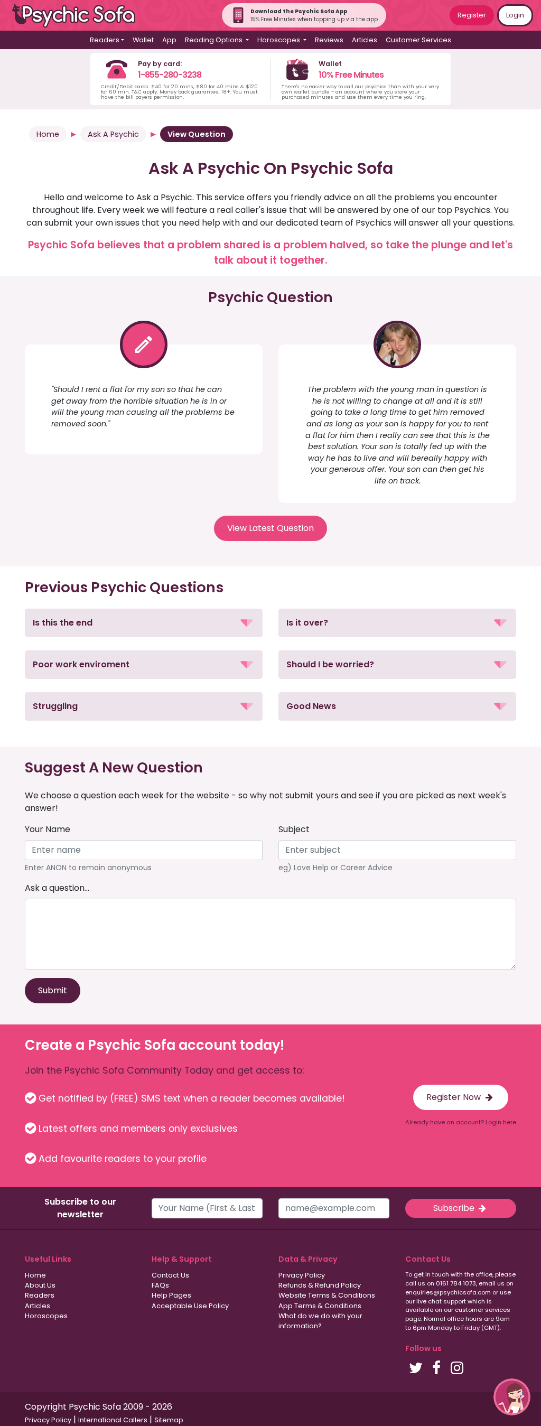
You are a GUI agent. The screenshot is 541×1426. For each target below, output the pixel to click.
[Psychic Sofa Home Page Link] (79, 16)
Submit (52, 990)
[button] (143, 623)
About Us (40, 1285)
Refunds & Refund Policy (319, 1285)
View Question (196, 134)
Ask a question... (57, 888)
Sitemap (168, 1419)
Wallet (143, 39)
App (169, 39)
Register (472, 15)
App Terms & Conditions (319, 1305)
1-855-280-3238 (169, 75)
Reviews (329, 39)
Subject (294, 829)
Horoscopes (46, 1315)
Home (47, 134)
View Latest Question (270, 528)
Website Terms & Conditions (326, 1295)
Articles (364, 39)
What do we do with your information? (320, 1320)
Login (515, 15)
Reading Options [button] (214, 39)
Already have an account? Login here (460, 1122)
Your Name (47, 829)
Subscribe (455, 1208)
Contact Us (170, 1275)
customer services (482, 1310)
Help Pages (171, 1295)
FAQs (160, 1285)
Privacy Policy (301, 1275)
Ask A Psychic (113, 134)
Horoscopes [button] (279, 39)
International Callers (112, 1419)
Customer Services (418, 39)
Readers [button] (104, 39)
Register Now (454, 1097)
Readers (39, 1295)
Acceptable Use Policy (190, 1305)
